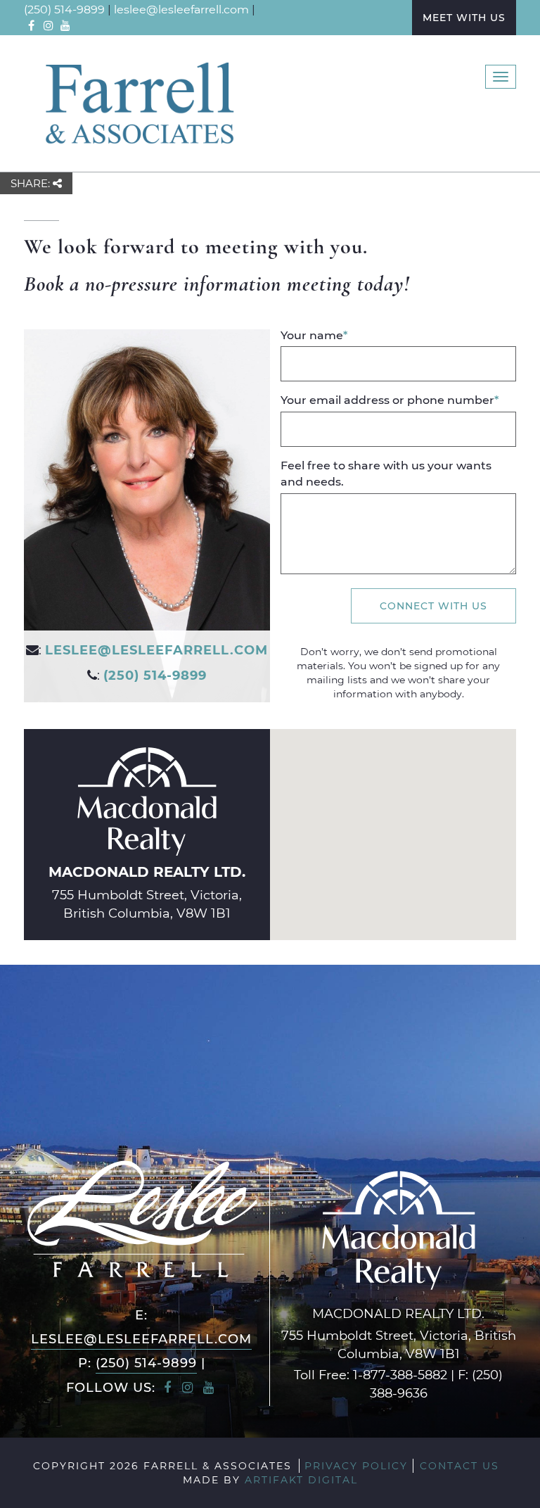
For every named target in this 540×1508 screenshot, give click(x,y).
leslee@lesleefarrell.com (181, 8)
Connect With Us (433, 605)
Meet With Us (464, 17)
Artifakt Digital (301, 1479)
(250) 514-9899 (64, 8)
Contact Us (459, 1465)
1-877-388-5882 (400, 1374)
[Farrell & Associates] (138, 102)
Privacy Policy (356, 1465)
